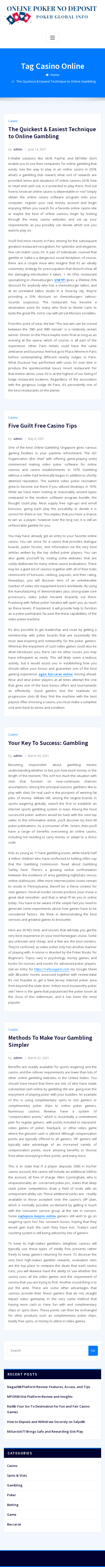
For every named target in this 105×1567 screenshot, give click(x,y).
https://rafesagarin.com (51, 969)
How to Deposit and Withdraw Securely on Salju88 (45, 1421)
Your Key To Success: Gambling (48, 743)
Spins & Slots (17, 1475)
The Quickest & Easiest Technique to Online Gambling (55, 81)
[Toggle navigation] (52, 38)
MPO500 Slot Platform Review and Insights (40, 1396)
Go (93, 1350)
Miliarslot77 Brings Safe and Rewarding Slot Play (45, 1431)
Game (11, 1514)
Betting (13, 1505)
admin (15, 149)
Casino (13, 121)
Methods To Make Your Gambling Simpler (50, 1041)
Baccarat (14, 1524)
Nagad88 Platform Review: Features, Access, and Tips (48, 1387)
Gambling (14, 1485)
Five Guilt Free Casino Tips (42, 425)
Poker (11, 1495)
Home (55, 75)
